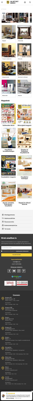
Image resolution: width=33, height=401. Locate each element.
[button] (32, 391)
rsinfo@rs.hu (16, 262)
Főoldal (4, 9)
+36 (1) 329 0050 (16, 264)
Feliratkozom (16, 254)
